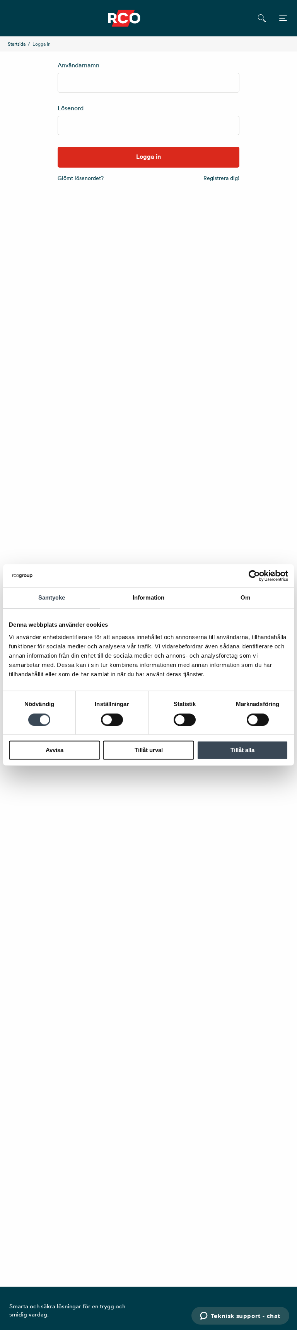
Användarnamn (78, 65)
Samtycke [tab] (51, 597)
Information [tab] (148, 597)
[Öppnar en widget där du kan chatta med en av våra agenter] (240, 1316)
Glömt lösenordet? (81, 178)
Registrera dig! (221, 178)
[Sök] (261, 18)
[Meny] (283, 18)
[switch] (112, 719)
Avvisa (54, 750)
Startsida (17, 44)
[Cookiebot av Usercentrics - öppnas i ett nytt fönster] (254, 575)
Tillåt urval (149, 750)
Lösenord (71, 108)
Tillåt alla (242, 750)
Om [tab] (245, 597)
